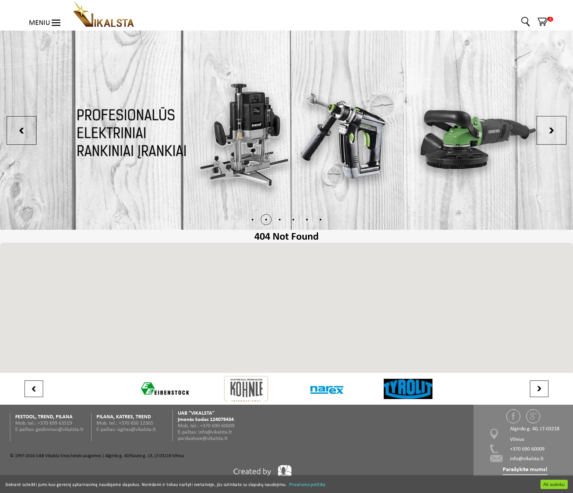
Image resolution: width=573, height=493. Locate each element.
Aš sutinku (554, 484)
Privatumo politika (307, 484)
